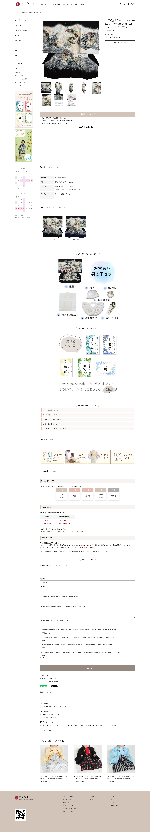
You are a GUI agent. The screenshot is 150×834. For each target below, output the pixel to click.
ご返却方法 (18, 86)
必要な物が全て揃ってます (52, 424)
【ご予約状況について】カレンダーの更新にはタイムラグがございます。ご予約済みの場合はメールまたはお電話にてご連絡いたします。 (77, 637)
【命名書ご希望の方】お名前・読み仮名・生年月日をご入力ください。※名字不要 (62, 606)
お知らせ (83, 4)
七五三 (17, 35)
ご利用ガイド (43, 4)
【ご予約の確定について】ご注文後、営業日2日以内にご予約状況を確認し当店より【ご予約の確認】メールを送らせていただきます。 (77, 644)
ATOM (91, 799)
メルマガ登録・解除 (92, 797)
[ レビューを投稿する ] (47, 730)
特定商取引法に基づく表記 (48, 678)
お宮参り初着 (23, 12)
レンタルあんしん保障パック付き (54, 428)
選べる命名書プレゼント (51, 410)
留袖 (16, 50)
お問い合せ (74, 4)
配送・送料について (68, 799)
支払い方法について (68, 805)
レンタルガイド (19, 68)
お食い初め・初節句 (21, 30)
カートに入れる (87, 668)
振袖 (16, 55)
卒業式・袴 (18, 40)
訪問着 (17, 45)
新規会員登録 (114, 799)
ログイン (113, 802)
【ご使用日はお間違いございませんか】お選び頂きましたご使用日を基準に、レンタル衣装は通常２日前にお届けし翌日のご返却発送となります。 (80, 652)
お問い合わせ (114, 805)
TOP (16, 12)
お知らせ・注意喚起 (68, 797)
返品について (44, 676)
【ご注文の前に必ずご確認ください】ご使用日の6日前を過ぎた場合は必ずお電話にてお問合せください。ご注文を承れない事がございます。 (78, 629)
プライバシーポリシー (68, 811)
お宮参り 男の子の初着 (35, 12)
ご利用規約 (18, 72)
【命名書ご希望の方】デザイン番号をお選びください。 (55, 620)
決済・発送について (20, 82)
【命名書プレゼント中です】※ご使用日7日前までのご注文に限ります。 (60, 596)
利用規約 (65, 4)
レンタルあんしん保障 (21, 79)
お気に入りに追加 (119, 42)
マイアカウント (115, 797)
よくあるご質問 (55, 4)
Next (99, 50)
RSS (88, 799)
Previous (42, 50)
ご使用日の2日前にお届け (52, 419)
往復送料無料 (52, 415)
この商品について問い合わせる (50, 681)
